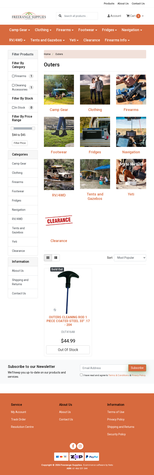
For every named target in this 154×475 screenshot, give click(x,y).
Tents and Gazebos (18, 230)
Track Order (18, 419)
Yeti (14, 241)
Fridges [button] (108, 30)
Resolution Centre (22, 426)
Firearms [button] (63, 30)
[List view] (56, 257)
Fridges (16, 200)
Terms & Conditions (118, 375)
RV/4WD (17, 219)
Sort (109, 257)
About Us (123, 3)
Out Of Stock (68, 350)
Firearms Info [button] (116, 40)
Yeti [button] (73, 40)
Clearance (91, 40)
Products (109, 3)
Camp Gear (19, 163)
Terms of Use (115, 412)
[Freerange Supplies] (29, 15)
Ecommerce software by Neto (98, 465)
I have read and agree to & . (114, 375)
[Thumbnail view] (48, 257)
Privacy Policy (138, 375)
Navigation (18, 209)
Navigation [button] (130, 30)
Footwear (18, 191)
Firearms (17, 182)
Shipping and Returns (20, 282)
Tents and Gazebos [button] (46, 40)
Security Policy (116, 434)
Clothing (17, 172)
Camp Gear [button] (18, 30)
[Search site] (60, 15)
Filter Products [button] (22, 54)
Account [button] (115, 15)
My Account (18, 412)
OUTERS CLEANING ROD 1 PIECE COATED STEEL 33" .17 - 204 (68, 321)
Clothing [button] (42, 30)
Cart (134, 15)
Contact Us (138, 3)
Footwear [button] (86, 30)
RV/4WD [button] (16, 40)
